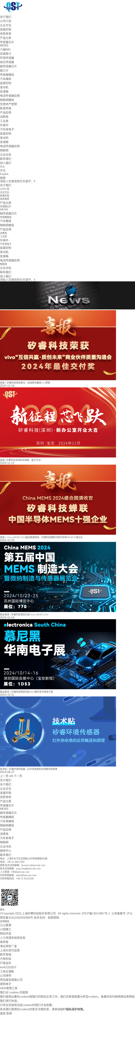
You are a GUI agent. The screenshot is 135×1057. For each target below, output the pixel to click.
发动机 (4, 87)
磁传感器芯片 (8, 66)
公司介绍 (5, 21)
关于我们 (5, 16)
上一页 (4, 776)
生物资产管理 (8, 104)
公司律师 (5, 975)
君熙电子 (5, 984)
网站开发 (5, 933)
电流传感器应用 (10, 95)
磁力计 (4, 70)
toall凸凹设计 (8, 967)
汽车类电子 (7, 129)
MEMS (4, 45)
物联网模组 (7, 99)
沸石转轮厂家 (8, 946)
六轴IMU (5, 49)
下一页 (18, 776)
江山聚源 (5, 925)
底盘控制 (5, 83)
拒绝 (9, 1013)
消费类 (4, 116)
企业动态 (5, 154)
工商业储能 (7, 971)
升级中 (4, 125)
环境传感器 (7, 57)
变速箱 (4, 91)
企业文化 (5, 25)
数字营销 (5, 954)
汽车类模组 (7, 821)
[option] (67, 295)
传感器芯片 (7, 42)
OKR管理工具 (8, 988)
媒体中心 (5, 850)
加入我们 (5, 163)
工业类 (4, 120)
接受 (3, 1013)
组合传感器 (7, 62)
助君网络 (53, 917)
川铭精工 (5, 929)
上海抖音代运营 (10, 950)
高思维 (4, 941)
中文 (3, 170)
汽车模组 (5, 78)
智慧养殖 (5, 108)
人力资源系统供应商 (12, 937)
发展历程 (5, 29)
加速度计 (5, 53)
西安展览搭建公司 (11, 979)
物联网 (4, 150)
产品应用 (5, 112)
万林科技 (5, 958)
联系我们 (5, 158)
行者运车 (5, 963)
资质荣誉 (5, 33)
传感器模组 (7, 74)
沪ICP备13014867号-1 (96, 913)
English (4, 173)
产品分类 (5, 37)
